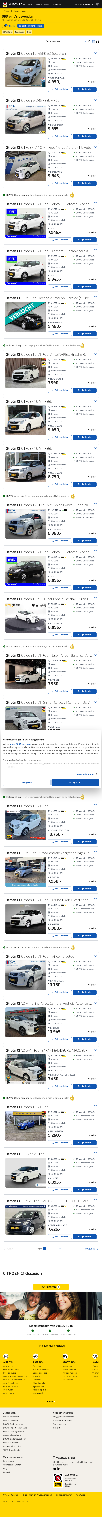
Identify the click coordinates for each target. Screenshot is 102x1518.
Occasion (18, 32)
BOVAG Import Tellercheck (15, 1428)
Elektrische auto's (11, 1369)
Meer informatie (85, 774)
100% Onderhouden (12, 1450)
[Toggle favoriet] (95, 52)
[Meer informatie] (89, 41)
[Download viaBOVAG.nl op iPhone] (54, 1469)
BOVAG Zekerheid (11, 1416)
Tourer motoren (70, 1376)
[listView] (93, 41)
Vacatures (80, 1495)
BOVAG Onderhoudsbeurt (14, 1439)
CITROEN (6, 32)
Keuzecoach (8, 1393)
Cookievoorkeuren (64, 1495)
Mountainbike (39, 1383)
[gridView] (97, 41)
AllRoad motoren (70, 1373)
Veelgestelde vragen (12, 1464)
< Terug (6, 11)
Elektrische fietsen (41, 1369)
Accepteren (75, 782)
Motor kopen (68, 1366)
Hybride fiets (38, 1386)
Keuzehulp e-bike (40, 1389)
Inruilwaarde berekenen (14, 1379)
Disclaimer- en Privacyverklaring (37, 1495)
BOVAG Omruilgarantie (13, 1431)
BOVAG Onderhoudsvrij (13, 1424)
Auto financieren (10, 1383)
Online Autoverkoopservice (15, 1376)
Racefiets (37, 1379)
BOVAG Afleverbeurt (12, 1435)
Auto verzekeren (10, 1386)
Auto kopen (8, 1366)
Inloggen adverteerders (63, 1416)
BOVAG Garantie (10, 1420)
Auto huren (8, 1389)
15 (60, 1249)
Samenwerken (59, 1424)
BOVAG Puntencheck (12, 1442)
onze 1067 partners (20, 744)
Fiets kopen (38, 1366)
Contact (56, 1428)
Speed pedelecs (40, 1373)
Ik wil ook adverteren (62, 1420)
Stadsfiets (37, 1376)
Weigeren (27, 782)
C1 (28, 32)
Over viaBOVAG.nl (11, 1495)
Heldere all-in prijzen (12, 1446)
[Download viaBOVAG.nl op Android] (59, 1469)
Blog (5, 1468)
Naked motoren (69, 1369)
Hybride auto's (9, 1373)
